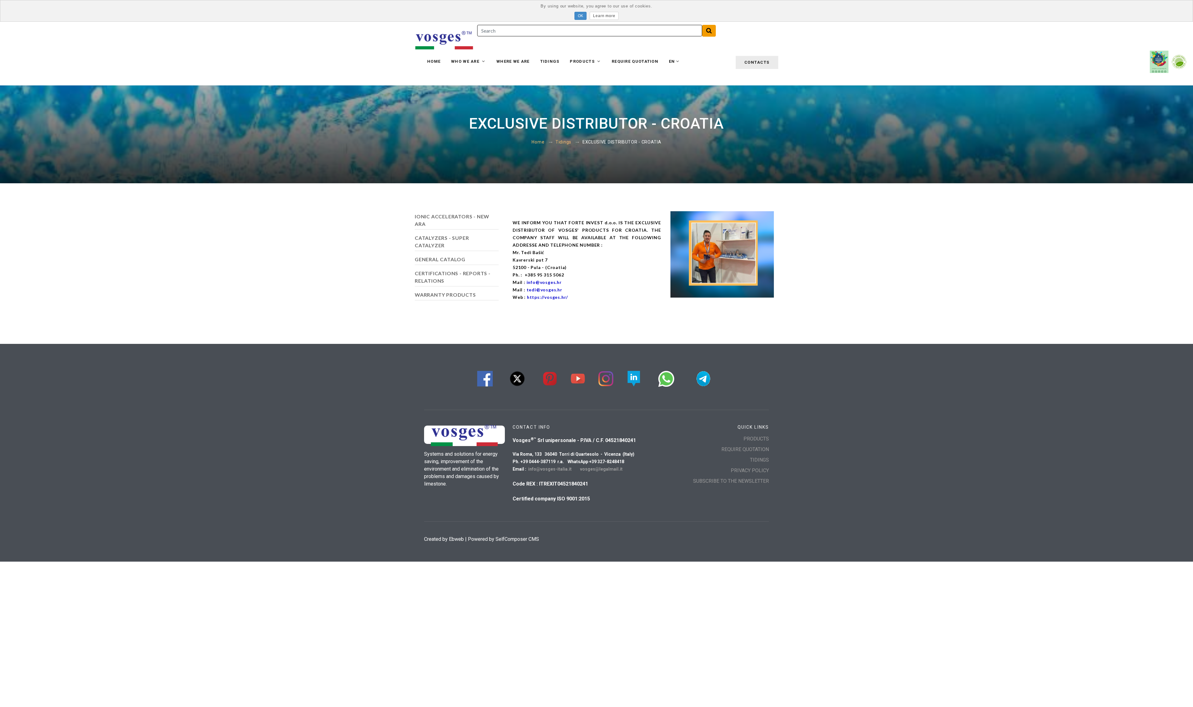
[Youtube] (577, 378)
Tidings (550, 61)
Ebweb (456, 539)
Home (434, 61)
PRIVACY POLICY (750, 470)
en (672, 61)
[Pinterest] (549, 378)
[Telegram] (703, 378)
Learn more (604, 16)
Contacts (757, 62)
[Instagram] (605, 378)
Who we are (466, 61)
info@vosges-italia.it (550, 469)
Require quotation (635, 61)
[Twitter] (517, 378)
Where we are (513, 61)
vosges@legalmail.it (601, 469)
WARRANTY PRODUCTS (445, 295)
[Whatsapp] (666, 378)
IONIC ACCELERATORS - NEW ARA (452, 220)
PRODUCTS (583, 61)
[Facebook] (485, 378)
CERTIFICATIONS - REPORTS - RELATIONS (453, 277)
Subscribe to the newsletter (731, 481)
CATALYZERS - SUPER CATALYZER (442, 241)
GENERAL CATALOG (440, 259)
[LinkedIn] (633, 378)
